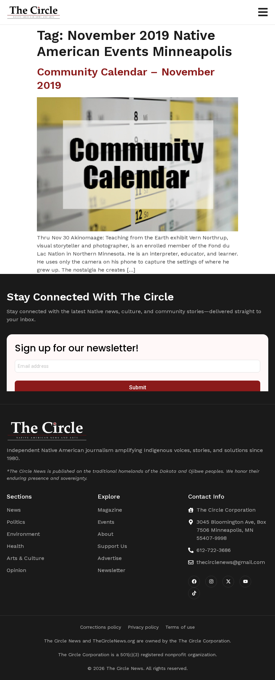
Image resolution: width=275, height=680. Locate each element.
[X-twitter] (228, 581)
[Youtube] (245, 581)
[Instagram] (211, 581)
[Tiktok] (194, 593)
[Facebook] (194, 581)
